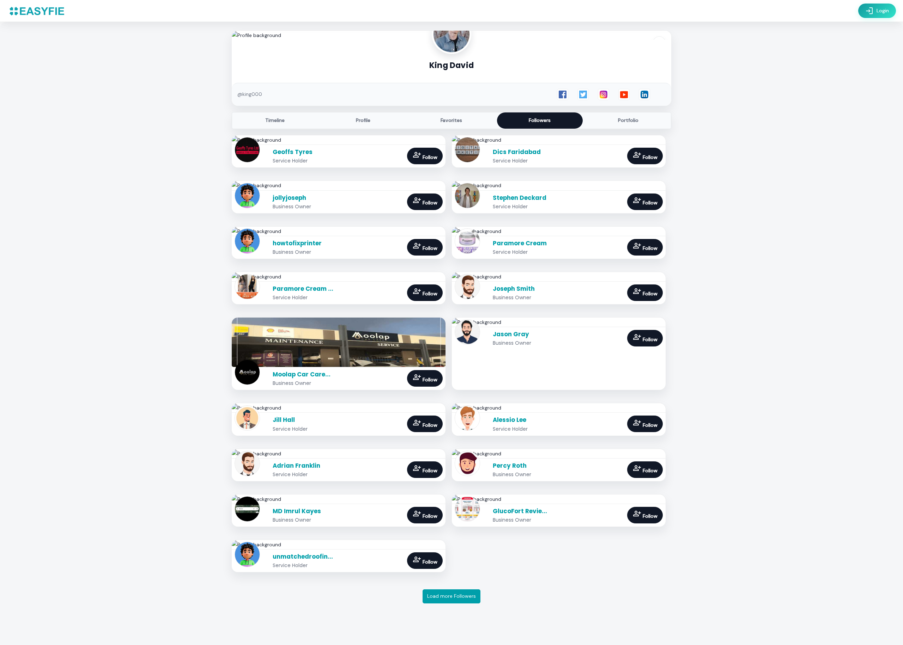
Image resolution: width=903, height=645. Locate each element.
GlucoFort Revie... (520, 511)
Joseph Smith (514, 288)
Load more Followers (451, 596)
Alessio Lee (509, 420)
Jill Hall (284, 420)
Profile (363, 120)
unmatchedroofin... (303, 556)
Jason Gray (511, 334)
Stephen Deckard (519, 198)
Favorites (451, 120)
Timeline (275, 120)
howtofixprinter (297, 243)
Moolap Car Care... (302, 374)
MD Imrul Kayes (297, 511)
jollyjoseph (289, 198)
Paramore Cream (520, 243)
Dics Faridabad (517, 152)
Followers (540, 120)
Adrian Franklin (296, 465)
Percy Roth (510, 465)
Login (877, 11)
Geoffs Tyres (293, 152)
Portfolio (628, 120)
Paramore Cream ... (303, 288)
